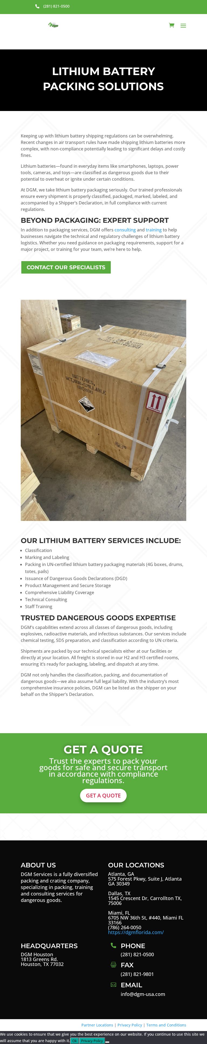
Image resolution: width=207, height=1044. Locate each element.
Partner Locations (97, 1025)
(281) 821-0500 (56, 6)
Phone (133, 946)
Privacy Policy (130, 1025)
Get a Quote (103, 795)
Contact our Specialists (66, 267)
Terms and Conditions (166, 1025)
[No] (107, 1042)
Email (131, 985)
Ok (74, 1040)
